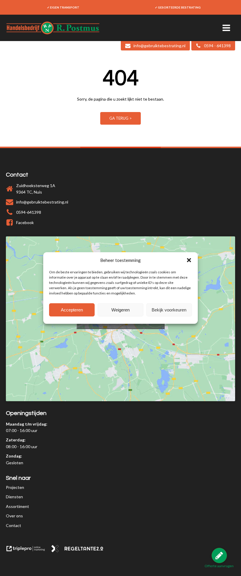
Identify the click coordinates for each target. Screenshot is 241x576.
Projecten (15, 487)
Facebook (25, 222)
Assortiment (17, 506)
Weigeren (120, 309)
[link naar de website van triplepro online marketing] (28, 550)
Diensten (14, 496)
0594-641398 (28, 212)
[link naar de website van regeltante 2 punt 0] (79, 550)
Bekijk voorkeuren (169, 309)
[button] (189, 260)
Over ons (14, 515)
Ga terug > (120, 118)
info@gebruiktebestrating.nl (42, 201)
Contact (13, 525)
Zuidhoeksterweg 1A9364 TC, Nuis (35, 188)
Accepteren (72, 309)
